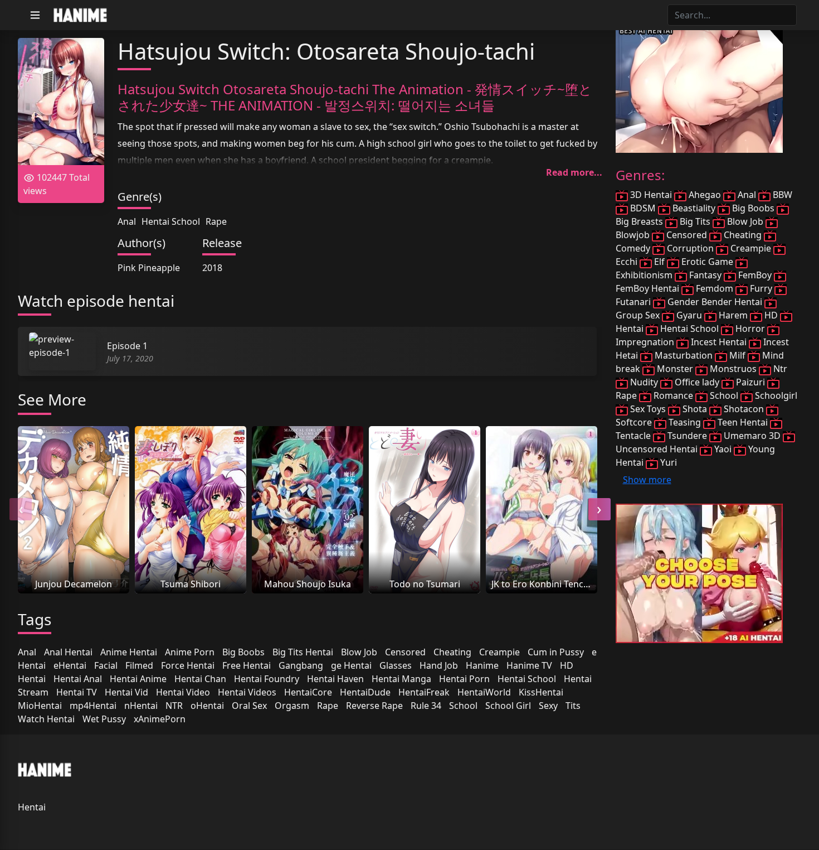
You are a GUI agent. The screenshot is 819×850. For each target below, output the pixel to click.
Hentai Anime (138, 679)
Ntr (779, 369)
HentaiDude (365, 692)
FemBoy (755, 275)
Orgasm (292, 705)
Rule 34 (426, 705)
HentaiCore (308, 692)
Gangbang (301, 665)
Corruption (690, 248)
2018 (212, 268)
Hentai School (171, 221)
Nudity (644, 382)
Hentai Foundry (266, 679)
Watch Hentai (46, 719)
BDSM (643, 208)
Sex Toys (648, 409)
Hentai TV (76, 692)
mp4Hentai (93, 705)
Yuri (667, 462)
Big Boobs (243, 652)
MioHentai (40, 705)
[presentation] (20, 509)
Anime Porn (189, 652)
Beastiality (694, 208)
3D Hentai (651, 195)
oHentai (207, 705)
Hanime (482, 665)
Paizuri (750, 382)
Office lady (697, 382)
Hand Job (439, 665)
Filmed (139, 665)
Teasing (684, 422)
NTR (174, 705)
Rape (216, 221)
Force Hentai (187, 665)
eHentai (69, 665)
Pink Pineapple (149, 268)
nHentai (141, 705)
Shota (694, 409)
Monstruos (733, 369)
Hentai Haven (335, 679)
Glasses (395, 665)
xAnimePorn (160, 719)
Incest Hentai (719, 342)
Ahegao (704, 195)
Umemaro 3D (752, 435)
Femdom (714, 288)
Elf (659, 261)
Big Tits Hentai (302, 652)
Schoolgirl (775, 395)
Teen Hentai (742, 422)
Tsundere (687, 435)
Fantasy (705, 275)
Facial (106, 665)
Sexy (548, 705)
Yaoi (723, 449)
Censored (405, 652)
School (463, 705)
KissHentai (541, 692)
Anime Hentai (128, 652)
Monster (675, 369)
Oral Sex (249, 705)
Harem (733, 315)
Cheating (452, 652)
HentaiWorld (484, 692)
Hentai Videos (247, 692)
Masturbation (683, 355)
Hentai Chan (200, 679)
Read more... (574, 172)
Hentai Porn (464, 679)
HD (566, 665)
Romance (673, 395)
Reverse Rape (374, 705)
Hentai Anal (77, 679)
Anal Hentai (68, 652)
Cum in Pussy (556, 652)
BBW (781, 195)
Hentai (32, 679)
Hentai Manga (401, 679)
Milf (737, 355)
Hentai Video (183, 692)
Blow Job (359, 652)
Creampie (499, 652)
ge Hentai (351, 665)
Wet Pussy (104, 719)
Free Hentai (246, 665)
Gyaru (689, 315)
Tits (573, 705)
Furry (761, 288)
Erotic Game (707, 261)
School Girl (508, 705)
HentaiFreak (424, 692)
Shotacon (744, 409)
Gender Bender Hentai (714, 302)
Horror (750, 328)
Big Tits (695, 221)
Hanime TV (529, 665)
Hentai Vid (126, 692)
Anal (127, 221)
